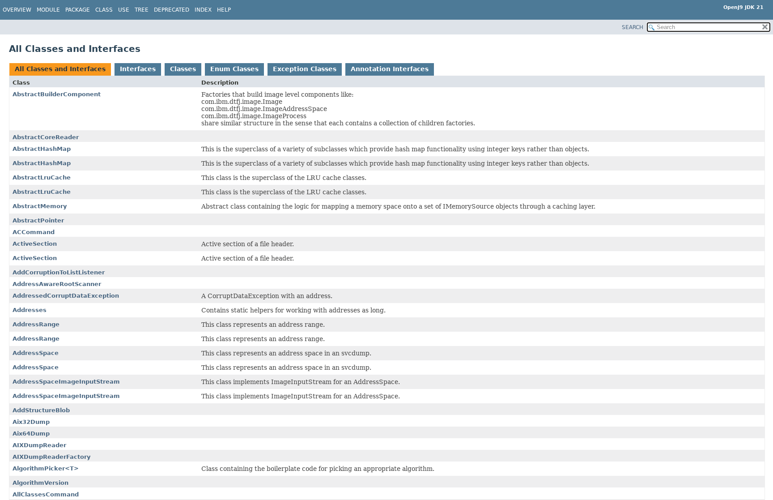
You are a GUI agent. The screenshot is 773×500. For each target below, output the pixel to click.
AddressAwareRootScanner (57, 284)
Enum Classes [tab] (234, 69)
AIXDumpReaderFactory (51, 456)
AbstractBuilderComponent (57, 94)
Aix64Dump (31, 433)
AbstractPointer (38, 220)
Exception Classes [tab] (304, 69)
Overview (17, 10)
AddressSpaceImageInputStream (66, 381)
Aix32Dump (31, 422)
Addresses (30, 310)
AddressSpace (36, 353)
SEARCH (632, 27)
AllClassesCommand (46, 494)
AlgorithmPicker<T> (46, 468)
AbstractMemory (40, 206)
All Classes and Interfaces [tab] (60, 69)
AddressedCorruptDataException (66, 295)
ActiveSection (35, 243)
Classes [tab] (183, 69)
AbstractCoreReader (46, 137)
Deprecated (171, 10)
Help (224, 10)
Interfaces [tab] (138, 69)
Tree (142, 10)
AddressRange (36, 324)
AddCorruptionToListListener (59, 272)
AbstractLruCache (42, 177)
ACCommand (34, 232)
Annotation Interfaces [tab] (390, 69)
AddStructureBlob (41, 410)
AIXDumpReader (39, 445)
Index (203, 10)
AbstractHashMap (42, 148)
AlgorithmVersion (40, 482)
